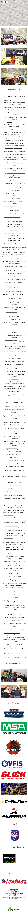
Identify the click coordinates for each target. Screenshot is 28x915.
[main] (14, 90)
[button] (1, 2)
